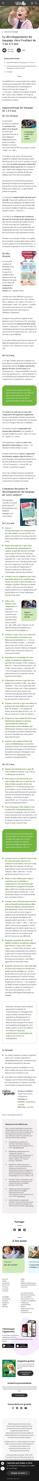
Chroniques (6, 1299)
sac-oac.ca (29, 1206)
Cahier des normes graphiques (27, 1309)
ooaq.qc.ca (21, 1196)
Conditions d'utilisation (28, 1301)
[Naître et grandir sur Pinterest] (21, 1408)
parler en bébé (10, 622)
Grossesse (6, 1283)
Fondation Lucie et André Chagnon (19, 1437)
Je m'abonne (19, 1395)
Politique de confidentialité (25, 1304)
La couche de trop (27, 1293)
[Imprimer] (24, 1229)
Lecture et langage (11, 32)
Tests (22, 1281)
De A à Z (5, 1279)
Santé (4, 1281)
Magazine (5, 1303)
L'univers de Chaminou (28, 1285)
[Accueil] (19, 3)
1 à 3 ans (5, 1287)
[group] (13, 1259)
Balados (5, 1307)
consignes (31, 208)
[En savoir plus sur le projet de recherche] (2, 1468)
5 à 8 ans (5, 1291)
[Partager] (14, 1229)
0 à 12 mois (6, 1285)
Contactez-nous (26, 1312)
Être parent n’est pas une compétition (28, 1296)
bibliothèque (22, 754)
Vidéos (4, 1305)
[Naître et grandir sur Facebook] (17, 1408)
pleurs (26, 536)
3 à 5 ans (5, 1289)
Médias (23, 1307)
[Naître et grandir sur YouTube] (25, 1408)
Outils (22, 1279)
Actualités (5, 1297)
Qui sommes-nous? (27, 1299)
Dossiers (5, 1301)
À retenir (10, 72)
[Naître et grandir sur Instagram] (13, 1408)
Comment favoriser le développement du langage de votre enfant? (21, 67)
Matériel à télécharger (28, 1283)
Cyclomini (24, 1287)
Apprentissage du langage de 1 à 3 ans (20, 62)
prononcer (29, 296)
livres (24, 343)
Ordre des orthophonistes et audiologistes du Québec (19, 1033)
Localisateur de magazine (25, 1373)
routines (26, 147)
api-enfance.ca (18, 1148)
